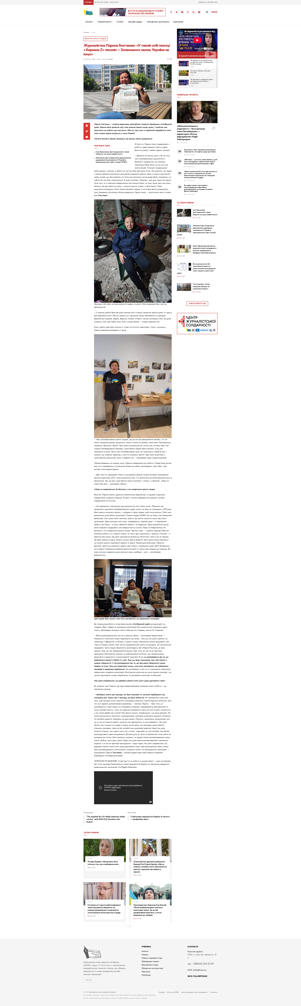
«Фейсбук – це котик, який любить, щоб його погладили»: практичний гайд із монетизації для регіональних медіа (200, 162)
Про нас (89, 980)
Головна (88, 2)
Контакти (114, 2)
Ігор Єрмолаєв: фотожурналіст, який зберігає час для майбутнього (112, 153)
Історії (120, 22)
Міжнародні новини (150, 962)
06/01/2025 (138, 875)
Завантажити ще (197, 303)
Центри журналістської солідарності (194, 992)
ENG (215, 12)
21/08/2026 (197, 217)
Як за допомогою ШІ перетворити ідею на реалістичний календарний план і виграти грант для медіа (196, 268)
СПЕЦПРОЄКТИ (104, 22)
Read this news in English (95, 39)
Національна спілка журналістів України (102, 992)
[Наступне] (130, 926)
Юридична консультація (152, 968)
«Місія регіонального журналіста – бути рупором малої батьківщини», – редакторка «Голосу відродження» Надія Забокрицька (191, 133)
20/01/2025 (92, 867)
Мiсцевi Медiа (135, 22)
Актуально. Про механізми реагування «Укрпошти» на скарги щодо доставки (200, 151)
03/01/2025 (138, 918)
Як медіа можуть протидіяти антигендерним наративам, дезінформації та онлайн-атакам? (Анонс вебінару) (198, 188)
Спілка (88, 22)
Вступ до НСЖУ (102, 2)
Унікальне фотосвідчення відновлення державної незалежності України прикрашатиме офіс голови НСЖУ (113, 160)
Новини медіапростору (152, 958)
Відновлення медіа (150, 965)
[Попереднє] (125, 926)
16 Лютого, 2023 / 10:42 (91, 59)
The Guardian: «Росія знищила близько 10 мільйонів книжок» (201, 286)
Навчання (178, 22)
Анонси (145, 951)
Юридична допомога (158, 22)
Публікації (146, 975)
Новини (145, 955)
